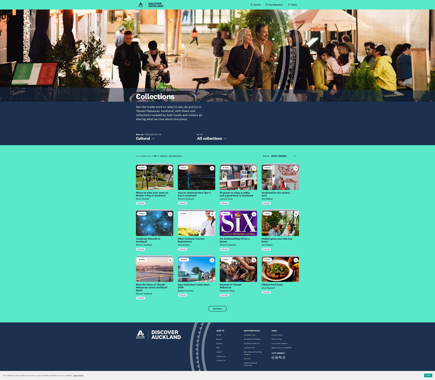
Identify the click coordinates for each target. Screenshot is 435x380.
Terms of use (277, 339)
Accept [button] (428, 375)
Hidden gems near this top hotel (277, 240)
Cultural (140, 203)
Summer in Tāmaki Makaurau (231, 286)
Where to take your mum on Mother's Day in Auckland (152, 194)
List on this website (279, 343)
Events (219, 339)
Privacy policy (277, 335)
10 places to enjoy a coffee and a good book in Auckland (236, 194)
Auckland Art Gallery (252, 339)
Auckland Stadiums (251, 343)
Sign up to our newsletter (282, 347)
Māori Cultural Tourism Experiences (191, 240)
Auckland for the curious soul (276, 194)
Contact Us (220, 360)
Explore (219, 343)
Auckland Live (249, 335)
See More (217, 308)
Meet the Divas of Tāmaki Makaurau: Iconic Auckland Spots (151, 287)
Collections (220, 356)
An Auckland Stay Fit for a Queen (235, 240)
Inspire (219, 352)
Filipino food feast (272, 284)
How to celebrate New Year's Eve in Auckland (194, 194)
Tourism (247, 358)
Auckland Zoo (249, 347)
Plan (218, 347)
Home (218, 335)
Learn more (78, 375)
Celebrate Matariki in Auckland (148, 240)
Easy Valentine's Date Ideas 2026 (194, 286)
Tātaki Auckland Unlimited (250, 364)
